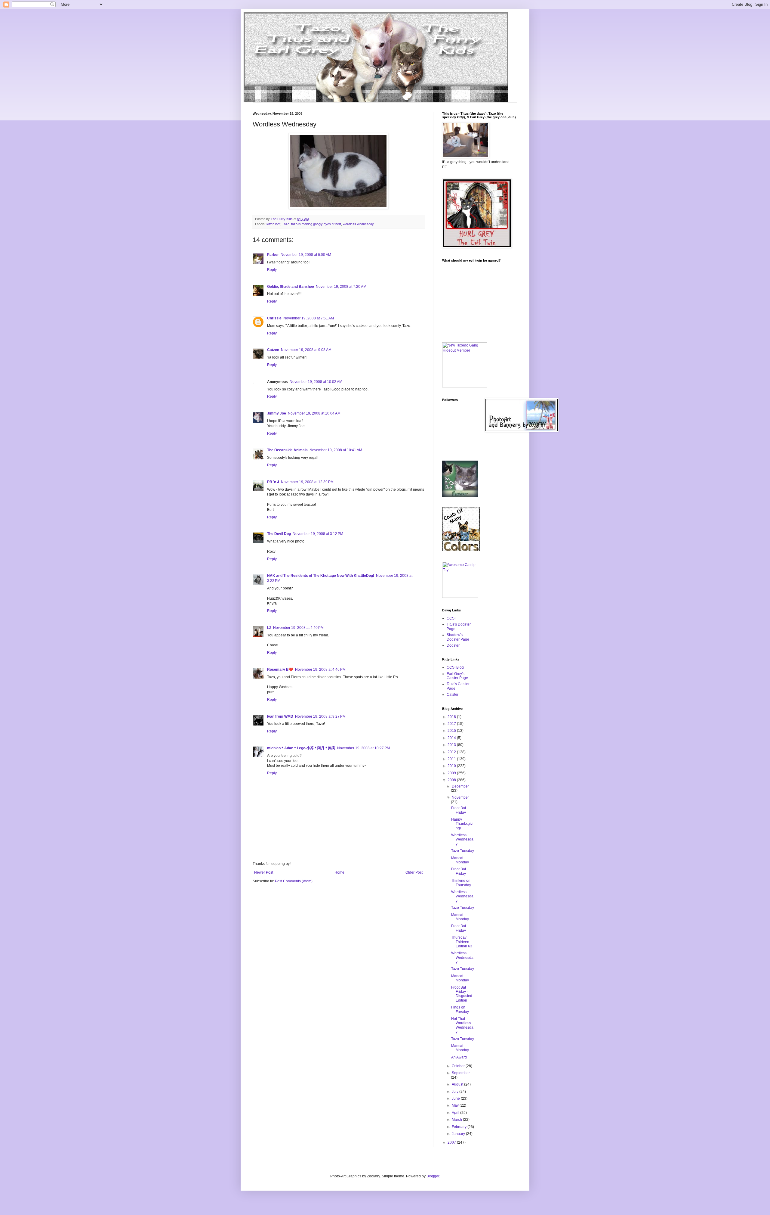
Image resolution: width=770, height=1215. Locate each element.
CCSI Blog (455, 667)
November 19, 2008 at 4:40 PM (298, 628)
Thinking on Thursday (461, 882)
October (459, 1066)
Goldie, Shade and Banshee (290, 286)
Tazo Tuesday (462, 851)
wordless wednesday (358, 224)
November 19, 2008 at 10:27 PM (363, 748)
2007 (452, 1142)
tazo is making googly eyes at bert (316, 224)
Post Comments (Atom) (294, 881)
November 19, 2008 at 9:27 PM (320, 716)
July (455, 1091)
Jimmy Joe (276, 413)
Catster (452, 694)
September (461, 1073)
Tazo (285, 224)
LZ (269, 628)
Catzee (273, 350)
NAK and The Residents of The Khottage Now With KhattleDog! (320, 575)
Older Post (414, 872)
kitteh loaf (273, 224)
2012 (452, 752)
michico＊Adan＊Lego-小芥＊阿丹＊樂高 (301, 748)
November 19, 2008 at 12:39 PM (307, 482)
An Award (459, 1057)
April (456, 1113)
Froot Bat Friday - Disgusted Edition (461, 993)
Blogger (433, 1176)
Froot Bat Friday (458, 810)
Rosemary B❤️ (280, 669)
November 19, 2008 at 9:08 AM (306, 350)
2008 (452, 780)
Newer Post (263, 872)
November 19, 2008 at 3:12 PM (318, 534)
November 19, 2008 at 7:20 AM (341, 286)
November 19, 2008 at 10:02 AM (316, 382)
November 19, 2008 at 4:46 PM (320, 669)
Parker (273, 255)
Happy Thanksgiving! (462, 823)
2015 (452, 731)
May (456, 1105)
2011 (452, 759)
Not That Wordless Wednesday (462, 1025)
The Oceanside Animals (287, 450)
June (456, 1098)
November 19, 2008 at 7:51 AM (308, 318)
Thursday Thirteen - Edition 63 (461, 941)
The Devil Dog (279, 534)
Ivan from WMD (280, 716)
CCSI (451, 618)
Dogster (453, 645)
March (457, 1119)
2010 (452, 766)
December (460, 786)
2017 (452, 724)
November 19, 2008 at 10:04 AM (314, 413)
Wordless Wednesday (462, 839)
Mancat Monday (460, 860)
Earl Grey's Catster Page (457, 676)
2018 (452, 717)
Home (339, 872)
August (458, 1084)
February (459, 1127)
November (460, 797)
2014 (452, 738)
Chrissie (274, 318)
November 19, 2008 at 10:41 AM (336, 450)
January (459, 1134)
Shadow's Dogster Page (458, 637)
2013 (452, 745)
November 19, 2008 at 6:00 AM (306, 255)
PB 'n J (273, 482)
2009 (452, 773)
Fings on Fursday (460, 1009)
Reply (272, 270)
